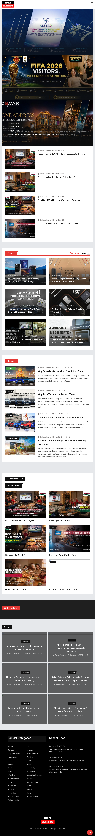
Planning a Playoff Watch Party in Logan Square (58, 223)
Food (29, 761)
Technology (12, 793)
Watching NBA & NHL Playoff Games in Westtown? (59, 200)
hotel (10, 771)
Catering (11, 750)
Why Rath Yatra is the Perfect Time (56, 394)
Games (10, 764)
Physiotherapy (13, 779)
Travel (29, 793)
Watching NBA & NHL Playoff (17, 555)
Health (10, 768)
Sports (29, 789)
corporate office (14, 754)
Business (11, 746)
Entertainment (32, 754)
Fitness (10, 761)
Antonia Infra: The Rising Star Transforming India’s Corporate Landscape (70, 648)
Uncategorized (13, 796)
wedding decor (32, 796)
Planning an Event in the (59, 521)
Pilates (29, 779)
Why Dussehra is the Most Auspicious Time (60, 371)
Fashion (30, 757)
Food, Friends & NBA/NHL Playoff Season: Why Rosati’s (61, 154)
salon (29, 786)
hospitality (31, 768)
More (84, 253)
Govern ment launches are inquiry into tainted (66, 761)
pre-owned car (32, 782)
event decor (12, 757)
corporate (30, 750)
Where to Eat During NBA (15, 589)
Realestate (12, 786)
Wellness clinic (13, 800)
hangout (30, 764)
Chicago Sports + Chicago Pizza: (63, 589)
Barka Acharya (45, 151)
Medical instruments (34, 775)
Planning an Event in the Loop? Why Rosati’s (57, 177)
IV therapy (31, 771)
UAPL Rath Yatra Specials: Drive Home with (60, 417)
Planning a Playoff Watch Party (62, 555)
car (28, 746)
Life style (11, 775)
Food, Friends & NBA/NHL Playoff (19, 521)
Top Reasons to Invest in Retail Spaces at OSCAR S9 (32, 134)
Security (11, 789)
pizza (10, 782)
